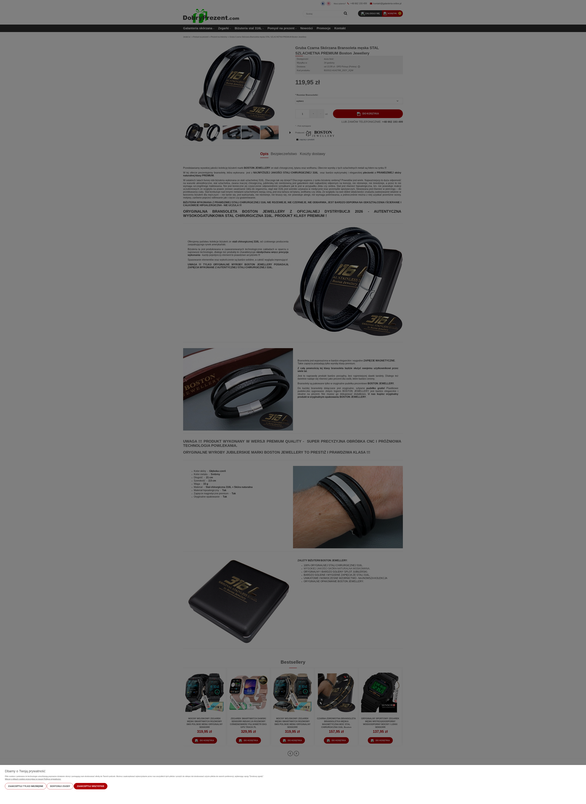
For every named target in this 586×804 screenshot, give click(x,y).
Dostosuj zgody (60, 786)
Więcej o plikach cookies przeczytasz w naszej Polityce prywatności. (33, 779)
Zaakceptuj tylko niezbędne (25, 786)
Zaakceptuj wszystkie (90, 786)
